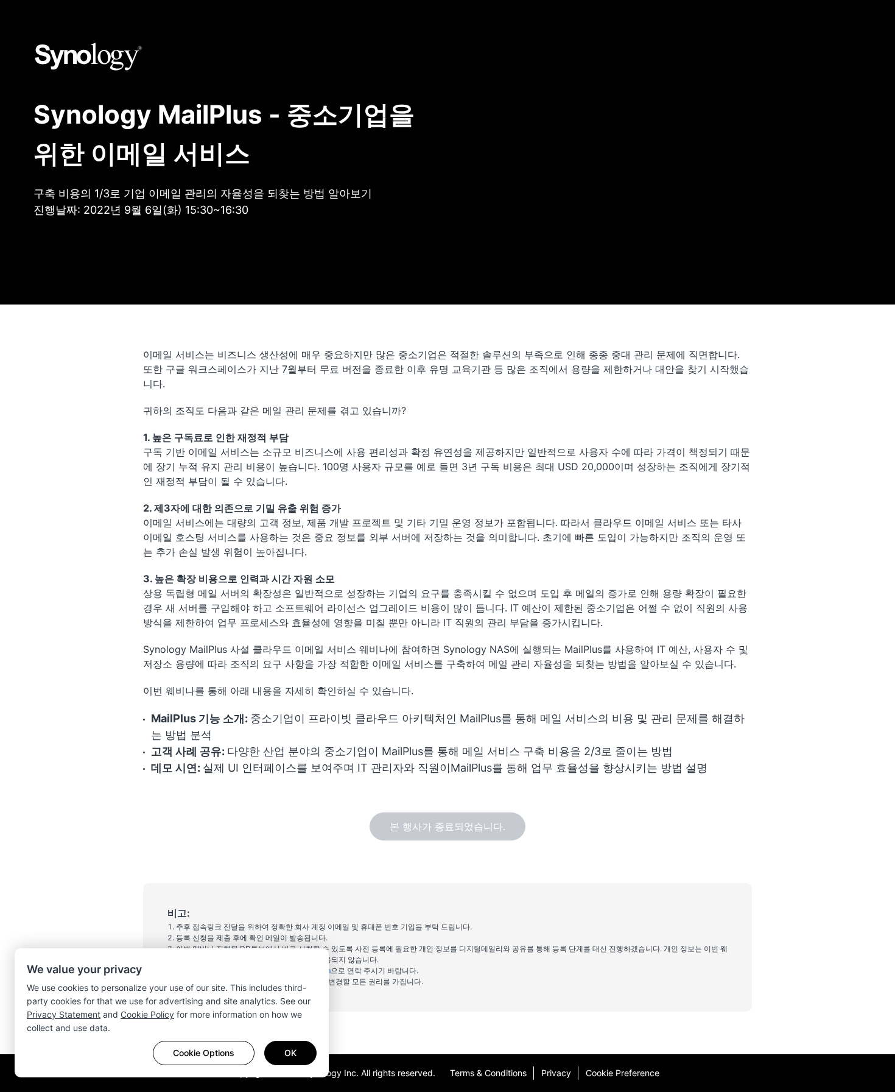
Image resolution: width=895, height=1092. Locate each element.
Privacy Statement (63, 1014)
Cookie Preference (622, 1073)
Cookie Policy (147, 1014)
